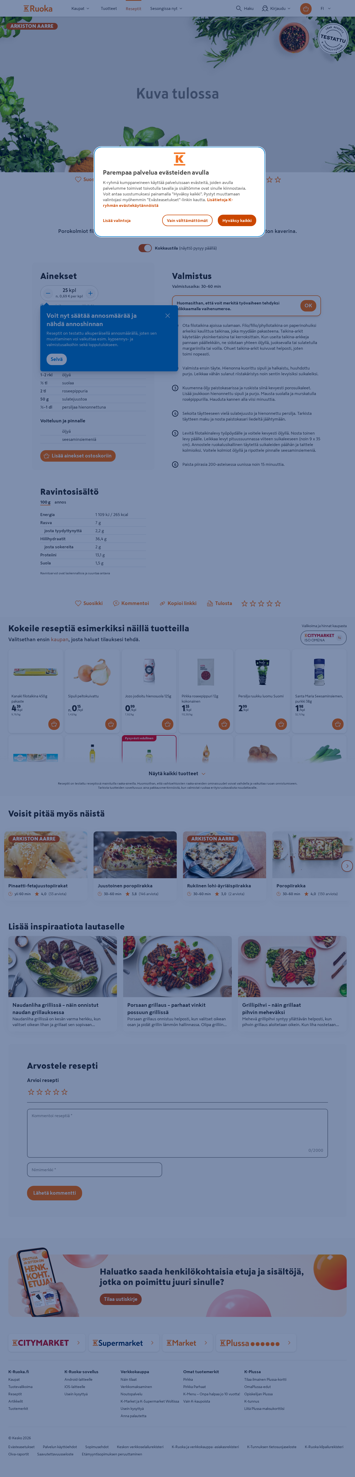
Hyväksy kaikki (237, 220)
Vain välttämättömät (187, 220)
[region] (179, 192)
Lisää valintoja (117, 220)
